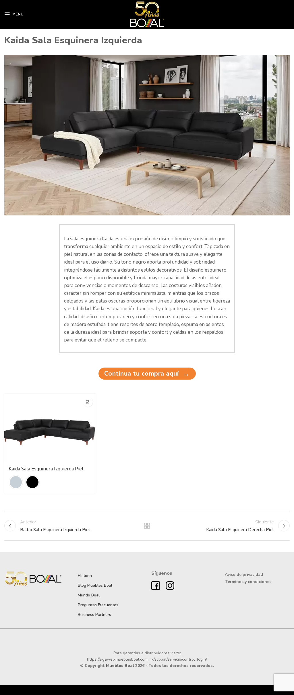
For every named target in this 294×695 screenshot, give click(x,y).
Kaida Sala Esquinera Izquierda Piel (46, 469)
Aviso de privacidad (244, 574)
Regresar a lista (147, 525)
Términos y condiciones (248, 581)
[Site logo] (147, 14)
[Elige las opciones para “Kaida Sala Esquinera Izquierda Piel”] (88, 402)
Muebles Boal (120, 665)
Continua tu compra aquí (147, 373)
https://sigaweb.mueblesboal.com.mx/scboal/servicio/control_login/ (147, 659)
